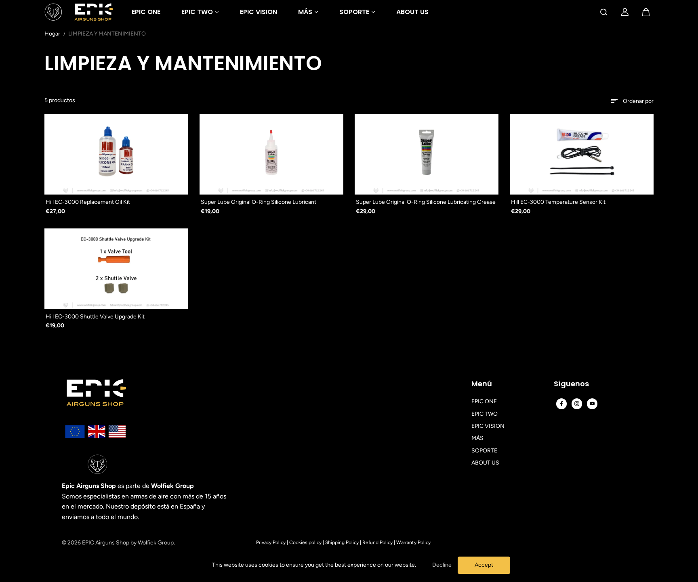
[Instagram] (576, 403)
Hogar (52, 33)
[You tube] (592, 403)
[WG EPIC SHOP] (78, 12)
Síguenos (571, 384)
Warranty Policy (413, 542)
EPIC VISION (258, 12)
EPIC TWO (197, 12)
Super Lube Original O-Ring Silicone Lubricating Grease (426, 202)
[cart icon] (646, 12)
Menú (481, 384)
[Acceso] (625, 12)
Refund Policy (377, 542)
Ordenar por (638, 101)
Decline (442, 564)
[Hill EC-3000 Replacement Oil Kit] (116, 154)
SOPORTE (354, 12)
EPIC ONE (146, 12)
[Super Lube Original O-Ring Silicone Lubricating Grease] (426, 154)
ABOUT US (412, 12)
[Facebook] (561, 403)
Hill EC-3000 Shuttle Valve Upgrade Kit (95, 316)
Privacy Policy (271, 542)
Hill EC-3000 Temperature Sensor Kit (558, 202)
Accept (484, 564)
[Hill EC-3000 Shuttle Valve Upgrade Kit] (116, 268)
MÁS (305, 12)
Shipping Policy (342, 542)
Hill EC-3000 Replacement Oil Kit (88, 202)
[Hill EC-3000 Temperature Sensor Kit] (582, 154)
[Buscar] (604, 12)
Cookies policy (305, 542)
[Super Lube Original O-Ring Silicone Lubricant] (271, 154)
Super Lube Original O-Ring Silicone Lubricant (258, 202)
